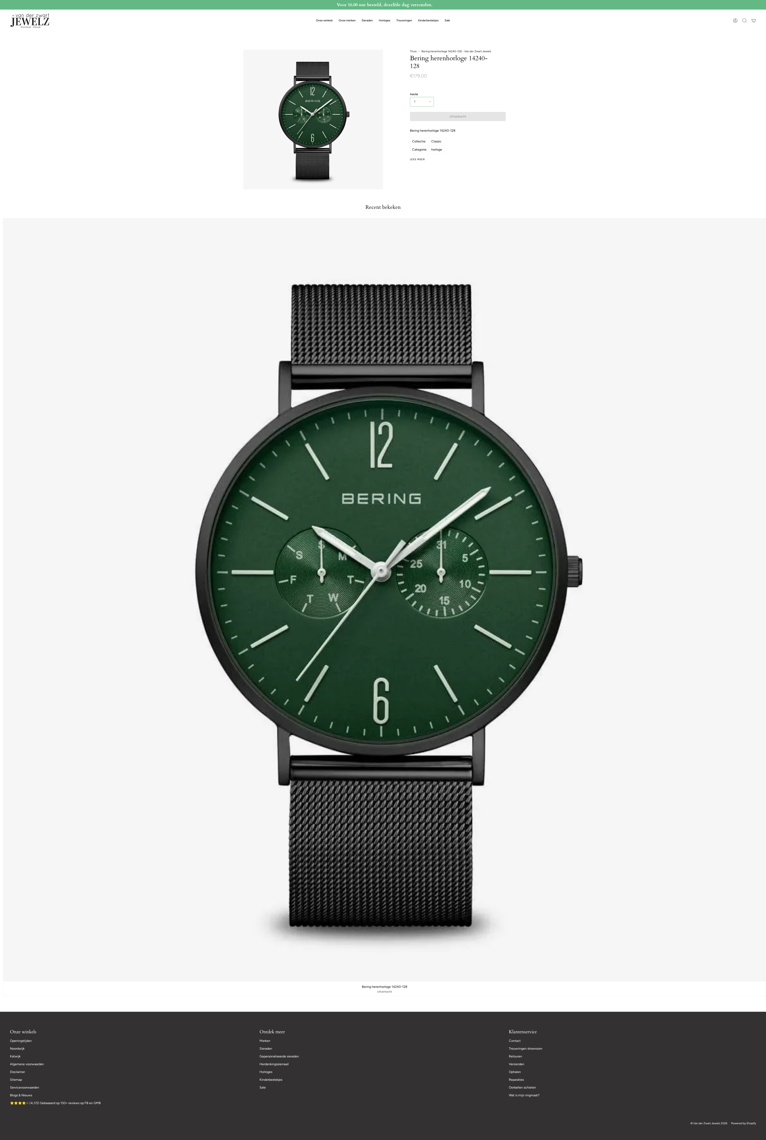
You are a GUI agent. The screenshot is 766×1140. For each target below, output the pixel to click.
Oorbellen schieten (522, 1087)
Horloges (266, 1072)
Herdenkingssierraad (274, 1064)
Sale (263, 1087)
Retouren (515, 1056)
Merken (265, 1041)
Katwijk (15, 1056)
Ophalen (515, 1072)
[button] (324, 21)
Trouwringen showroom (525, 1048)
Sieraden (266, 1048)
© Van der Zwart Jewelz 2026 (708, 1123)
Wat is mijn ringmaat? (524, 1095)
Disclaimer (17, 1072)
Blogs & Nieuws (21, 1095)
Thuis (413, 51)
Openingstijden (21, 1041)
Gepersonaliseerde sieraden (279, 1056)
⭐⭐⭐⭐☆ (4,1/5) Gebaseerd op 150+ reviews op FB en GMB (55, 1103)
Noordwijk (17, 1048)
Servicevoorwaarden (24, 1087)
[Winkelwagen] (753, 21)
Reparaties (516, 1080)
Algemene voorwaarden (27, 1064)
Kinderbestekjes (271, 1080)
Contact (515, 1041)
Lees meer (417, 159)
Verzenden (516, 1064)
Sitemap (16, 1080)
